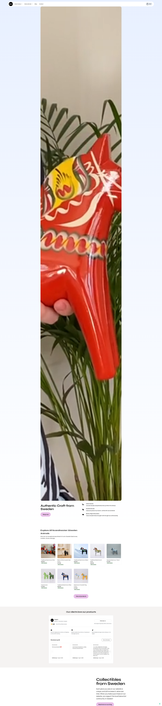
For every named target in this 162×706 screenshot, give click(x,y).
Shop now (46, 514)
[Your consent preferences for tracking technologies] (160, 704)
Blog (36, 4)
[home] (11, 4)
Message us (103, 620)
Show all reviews (106, 640)
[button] (18, 4)
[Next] (110, 651)
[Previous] (52, 651)
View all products (81, 596)
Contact (41, 4)
